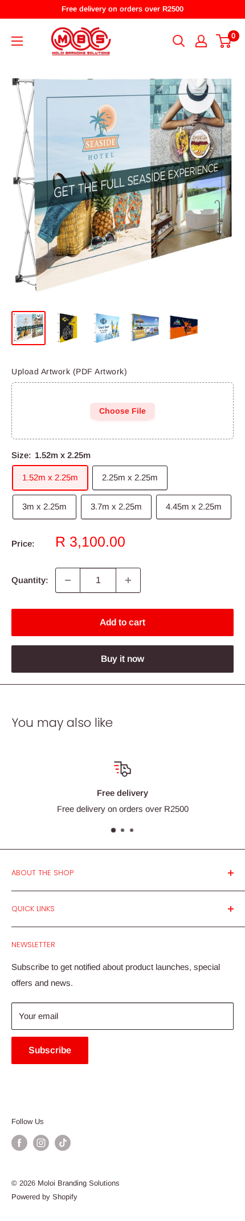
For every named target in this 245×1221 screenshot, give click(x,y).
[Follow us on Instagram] (41, 1143)
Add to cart (122, 622)
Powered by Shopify (44, 1196)
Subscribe (49, 1050)
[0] (224, 41)
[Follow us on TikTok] (63, 1143)
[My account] (201, 41)
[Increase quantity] (128, 580)
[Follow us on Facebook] (19, 1143)
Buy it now (122, 659)
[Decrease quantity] (68, 580)
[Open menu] (17, 41)
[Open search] (179, 41)
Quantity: (29, 580)
